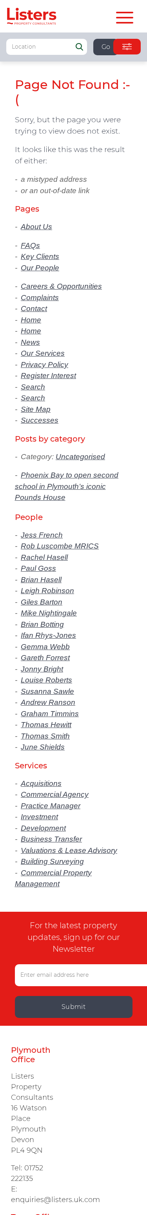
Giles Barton (41, 602)
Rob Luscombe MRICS (60, 546)
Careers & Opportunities (61, 286)
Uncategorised (80, 457)
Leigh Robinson (47, 591)
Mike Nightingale (49, 613)
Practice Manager (50, 806)
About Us (36, 227)
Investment (39, 817)
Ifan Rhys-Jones (48, 635)
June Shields (43, 747)
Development (43, 828)
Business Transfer (51, 839)
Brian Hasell (41, 580)
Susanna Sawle (47, 691)
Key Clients (40, 256)
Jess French (42, 535)
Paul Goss (38, 568)
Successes (39, 420)
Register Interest (48, 375)
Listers (31, 16)
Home (31, 320)
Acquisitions (41, 783)
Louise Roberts (46, 680)
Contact (34, 308)
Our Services (43, 353)
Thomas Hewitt (46, 725)
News (30, 342)
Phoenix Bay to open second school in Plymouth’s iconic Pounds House (67, 486)
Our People (40, 268)
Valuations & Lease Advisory (69, 850)
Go (106, 47)
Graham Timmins (50, 714)
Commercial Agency (55, 794)
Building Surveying (52, 861)
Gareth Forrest (45, 658)
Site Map (36, 409)
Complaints (40, 297)
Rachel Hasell (44, 557)
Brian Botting (42, 624)
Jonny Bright (42, 669)
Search (33, 387)
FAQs (30, 245)
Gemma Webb (45, 647)
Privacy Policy (44, 364)
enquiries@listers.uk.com (55, 1199)
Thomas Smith (45, 736)
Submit (74, 1006)
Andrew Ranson (48, 702)
